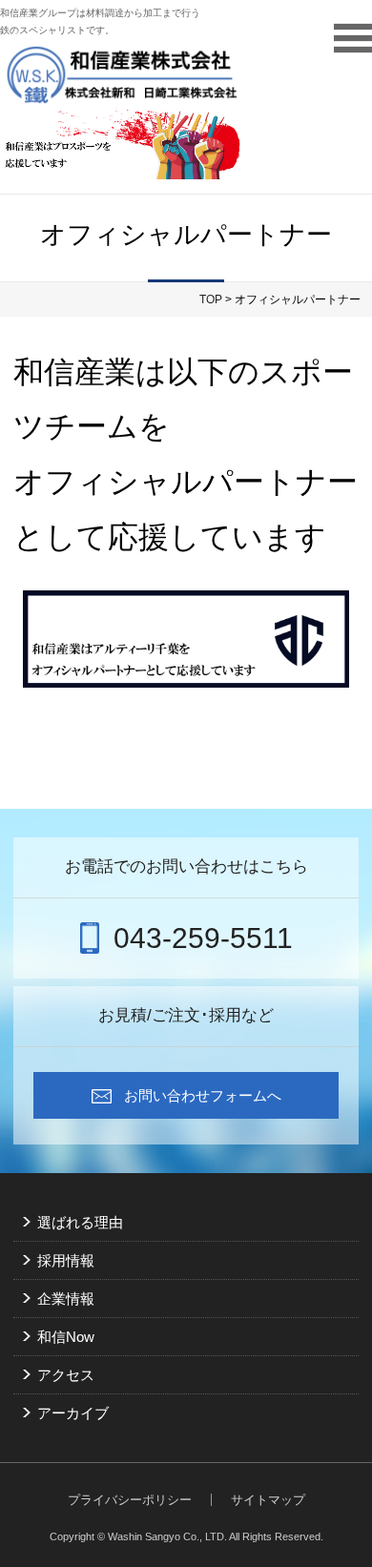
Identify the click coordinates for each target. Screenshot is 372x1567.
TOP (210, 299)
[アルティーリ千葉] (186, 639)
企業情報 (65, 1298)
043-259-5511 (203, 938)
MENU (353, 38)
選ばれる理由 (80, 1222)
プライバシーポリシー (130, 1500)
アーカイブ (73, 1413)
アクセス (65, 1375)
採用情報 (65, 1260)
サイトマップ (268, 1500)
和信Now (65, 1337)
